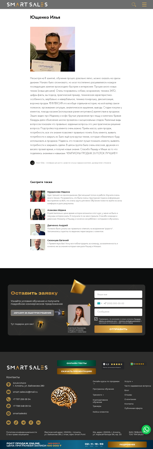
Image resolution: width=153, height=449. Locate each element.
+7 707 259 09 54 (21, 399)
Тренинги (97, 395)
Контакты (129, 404)
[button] (32, 313)
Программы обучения (103, 389)
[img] (27, 4)
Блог (126, 390)
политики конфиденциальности (129, 321)
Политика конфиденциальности (21, 432)
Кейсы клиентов (100, 412)
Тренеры (97, 406)
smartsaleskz (20, 413)
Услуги (127, 381)
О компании (130, 399)
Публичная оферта (133, 408)
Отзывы (128, 395)
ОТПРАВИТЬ (118, 329)
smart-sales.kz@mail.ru (25, 392)
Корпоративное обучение (100, 401)
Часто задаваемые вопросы (137, 386)
